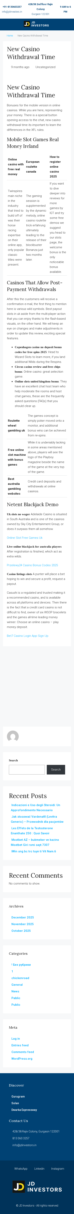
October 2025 (21, 931)
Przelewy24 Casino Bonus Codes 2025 (32, 565)
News (15, 991)
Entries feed (20, 1045)
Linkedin (39, 1168)
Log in (15, 1038)
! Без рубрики (21, 964)
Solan (15, 1103)
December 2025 (22, 917)
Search (13, 760)
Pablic (15, 998)
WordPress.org (21, 1058)
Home (10, 35)
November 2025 (22, 924)
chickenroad (20, 978)
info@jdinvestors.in (12, 11)
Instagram (57, 1168)
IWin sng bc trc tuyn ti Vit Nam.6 (33, 851)
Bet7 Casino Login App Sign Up (27, 636)
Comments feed (22, 1052)
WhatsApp (20, 1168)
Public (15, 1005)
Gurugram (18, 1096)
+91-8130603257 (12, 6)
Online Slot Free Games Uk (24, 538)
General (17, 984)
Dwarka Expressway (24, 1109)
